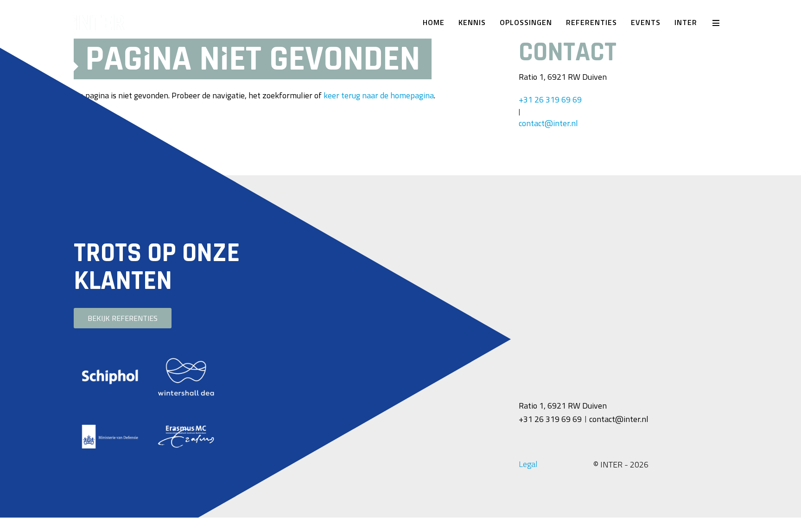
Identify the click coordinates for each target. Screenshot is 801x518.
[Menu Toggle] (715, 22)
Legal (528, 464)
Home (434, 22)
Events (646, 22)
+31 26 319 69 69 (550, 99)
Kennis (472, 22)
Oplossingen (526, 22)
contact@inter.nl (548, 123)
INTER (685, 22)
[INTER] (150, 22)
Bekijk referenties (123, 318)
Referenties (591, 22)
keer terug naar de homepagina (379, 95)
